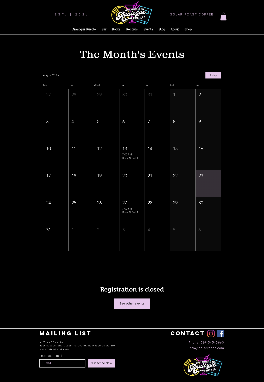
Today (213, 75)
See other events (132, 303)
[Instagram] (211, 333)
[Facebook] (220, 333)
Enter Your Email (50, 356)
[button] (223, 16)
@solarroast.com (209, 348)
